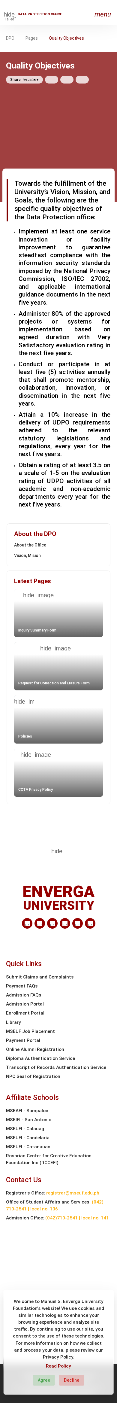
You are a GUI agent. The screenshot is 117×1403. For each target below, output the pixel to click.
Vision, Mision (27, 555)
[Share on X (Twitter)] (67, 80)
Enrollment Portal (25, 1013)
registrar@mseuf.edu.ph (72, 1193)
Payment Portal (23, 1040)
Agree (44, 1380)
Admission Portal (25, 1004)
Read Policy (58, 1366)
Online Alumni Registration (35, 1049)
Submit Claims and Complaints (40, 977)
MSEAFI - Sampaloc (27, 1110)
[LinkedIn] (27, 923)
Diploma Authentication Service (40, 1058)
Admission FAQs (23, 995)
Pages (32, 38)
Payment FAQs (22, 986)
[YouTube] (90, 923)
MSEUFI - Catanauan (28, 1146)
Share (24, 80)
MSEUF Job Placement (30, 1031)
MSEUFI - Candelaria (28, 1137)
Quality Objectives (66, 38)
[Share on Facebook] (51, 80)
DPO (10, 38)
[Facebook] (39, 923)
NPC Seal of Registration (33, 1076)
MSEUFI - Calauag (25, 1128)
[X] (52, 923)
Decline (72, 1380)
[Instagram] (65, 923)
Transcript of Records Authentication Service (56, 1067)
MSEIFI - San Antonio (28, 1119)
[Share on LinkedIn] (82, 80)
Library (13, 1022)
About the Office (30, 545)
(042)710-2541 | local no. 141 (77, 1218)
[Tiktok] (77, 923)
